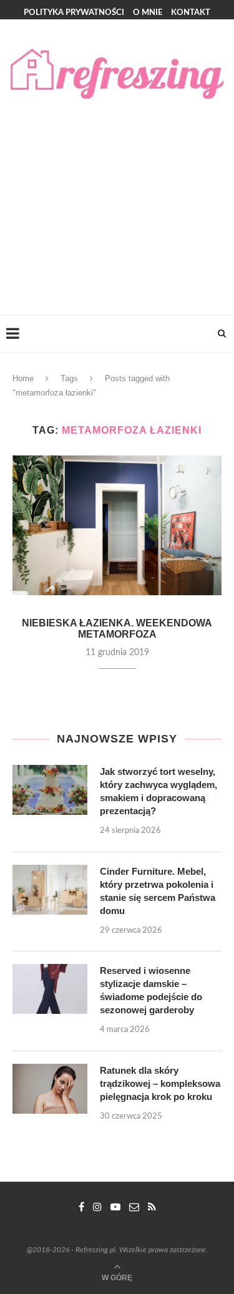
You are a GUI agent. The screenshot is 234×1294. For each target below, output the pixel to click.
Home (23, 378)
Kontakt (190, 13)
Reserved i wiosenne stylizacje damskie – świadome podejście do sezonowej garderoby (151, 990)
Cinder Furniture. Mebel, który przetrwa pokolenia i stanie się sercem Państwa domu (157, 891)
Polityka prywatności (74, 13)
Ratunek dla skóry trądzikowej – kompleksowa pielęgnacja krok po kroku (160, 1083)
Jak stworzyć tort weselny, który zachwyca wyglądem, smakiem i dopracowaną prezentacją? (158, 791)
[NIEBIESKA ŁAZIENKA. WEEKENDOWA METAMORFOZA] (117, 525)
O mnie (147, 13)
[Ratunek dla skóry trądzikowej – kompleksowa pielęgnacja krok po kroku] (49, 1089)
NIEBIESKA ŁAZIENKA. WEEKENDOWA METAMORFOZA (117, 629)
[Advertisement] (117, 196)
